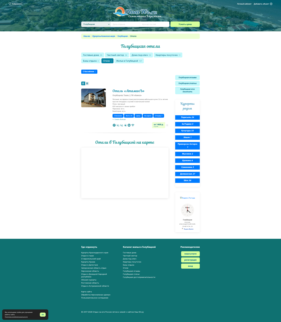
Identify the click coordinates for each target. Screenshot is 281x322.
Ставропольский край (91, 259)
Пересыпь (187, 117)
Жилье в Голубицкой (129, 61)
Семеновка (187, 167)
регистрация (190, 260)
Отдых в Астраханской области (95, 286)
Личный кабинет (244, 4)
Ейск (187, 181)
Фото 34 (129, 116)
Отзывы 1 (158, 116)
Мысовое (187, 154)
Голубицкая (122, 36)
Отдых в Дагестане (89, 265)
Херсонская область (90, 271)
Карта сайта (86, 292)
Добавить (261, 4)
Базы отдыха (91, 61)
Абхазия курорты (88, 280)
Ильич (187, 137)
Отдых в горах (87, 256)
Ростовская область (90, 283)
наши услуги (190, 254)
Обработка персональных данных (95, 295)
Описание (118, 116)
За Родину (187, 124)
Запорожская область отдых (93, 268)
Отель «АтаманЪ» (129, 91)
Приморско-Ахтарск (187, 145)
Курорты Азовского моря (103, 36)
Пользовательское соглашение (94, 298)
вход (190, 266)
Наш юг (86, 36)
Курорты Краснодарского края (94, 253)
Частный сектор (117, 55)
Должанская (187, 174)
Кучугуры (187, 131)
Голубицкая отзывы (187, 78)
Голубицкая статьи (187, 83)
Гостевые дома (92, 55)
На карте (147, 116)
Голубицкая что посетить (187, 90)
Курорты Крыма (88, 262)
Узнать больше (120, 119)
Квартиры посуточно (168, 55)
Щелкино (187, 161)
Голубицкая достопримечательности (139, 277)
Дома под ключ (141, 55)
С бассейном (89, 72)
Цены (138, 116)
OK (43, 315)
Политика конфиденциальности (16, 317)
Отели (107, 61)
